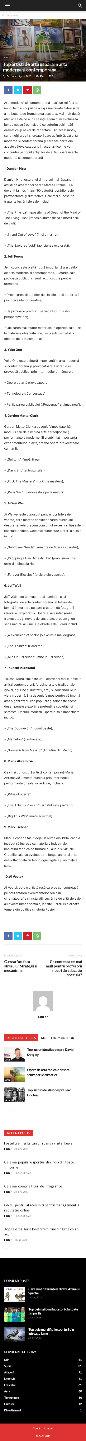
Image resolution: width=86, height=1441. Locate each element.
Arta (15, 15)
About (36, 1428)
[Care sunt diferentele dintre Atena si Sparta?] (14, 1294)
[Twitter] (18, 90)
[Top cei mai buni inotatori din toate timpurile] (14, 1314)
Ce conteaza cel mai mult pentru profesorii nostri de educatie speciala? (64, 968)
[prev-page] (6, 1110)
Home (5, 15)
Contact (48, 1428)
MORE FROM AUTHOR (57, 1038)
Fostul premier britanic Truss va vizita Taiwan (39, 1143)
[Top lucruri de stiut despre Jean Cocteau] (14, 1094)
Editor (10, 76)
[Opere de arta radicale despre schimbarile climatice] (14, 1074)
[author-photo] (43, 1011)
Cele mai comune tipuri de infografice (33, 1186)
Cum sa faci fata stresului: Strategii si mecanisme (20, 966)
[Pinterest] (27, 90)
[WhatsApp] (37, 90)
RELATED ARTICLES (21, 1038)
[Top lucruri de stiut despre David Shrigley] (14, 1054)
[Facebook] (8, 90)
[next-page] (13, 1110)
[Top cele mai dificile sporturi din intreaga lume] (14, 1334)
